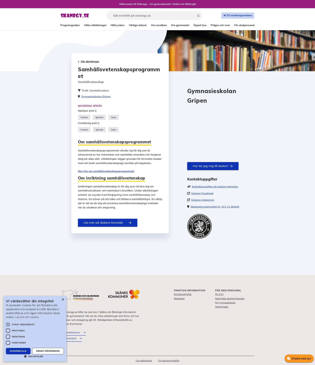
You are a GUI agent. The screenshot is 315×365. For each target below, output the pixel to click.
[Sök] (198, 15)
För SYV (219, 294)
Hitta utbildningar (95, 25)
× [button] (63, 299)
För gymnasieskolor (225, 302)
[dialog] (34, 329)
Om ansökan (159, 25)
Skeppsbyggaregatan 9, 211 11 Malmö (214, 206)
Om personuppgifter (168, 360)
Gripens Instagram (202, 199)
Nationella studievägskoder (229, 298)
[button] (35, 356)
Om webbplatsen (70, 332)
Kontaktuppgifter (183, 294)
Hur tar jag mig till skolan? (210, 166)
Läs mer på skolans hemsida (103, 222)
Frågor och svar (220, 25)
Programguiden (70, 25)
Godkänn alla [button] (18, 351)
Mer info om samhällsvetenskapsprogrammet (106, 171)
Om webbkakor (144, 360)
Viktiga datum (138, 25)
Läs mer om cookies (27, 317)
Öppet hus (200, 25)
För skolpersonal (244, 25)
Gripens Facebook (202, 193)
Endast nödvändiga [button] (48, 351)
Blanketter (179, 298)
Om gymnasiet (180, 25)
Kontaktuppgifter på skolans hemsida (215, 186)
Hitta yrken (118, 25)
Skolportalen (221, 306)
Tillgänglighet (68, 338)
